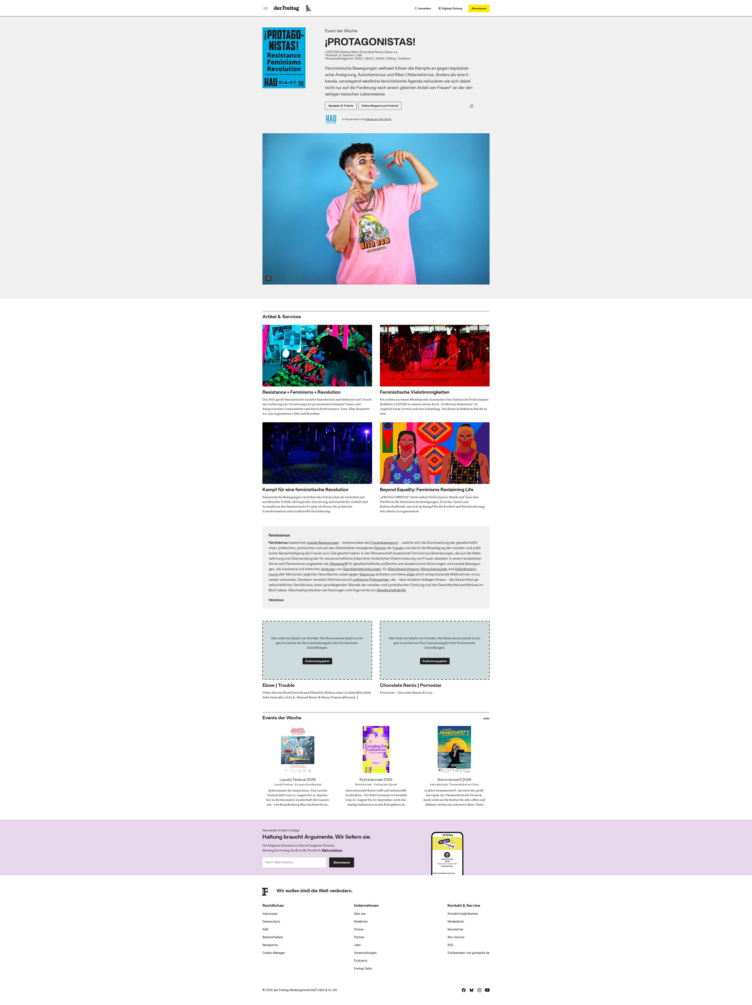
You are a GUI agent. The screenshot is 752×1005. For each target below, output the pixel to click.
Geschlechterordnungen (362, 569)
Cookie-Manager (273, 953)
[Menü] (265, 8)
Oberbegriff (338, 563)
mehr (486, 718)
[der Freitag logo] (287, 8)
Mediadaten (455, 921)
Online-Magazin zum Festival (380, 105)
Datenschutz (271, 921)
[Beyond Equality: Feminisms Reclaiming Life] (435, 467)
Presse (359, 929)
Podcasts (360, 961)
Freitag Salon (363, 968)
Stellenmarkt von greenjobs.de (468, 953)
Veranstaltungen (365, 953)
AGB (265, 929)
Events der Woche (281, 717)
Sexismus (367, 574)
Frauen (398, 548)
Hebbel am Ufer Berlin (378, 119)
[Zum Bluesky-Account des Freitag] (471, 990)
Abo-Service (456, 937)
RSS (450, 945)
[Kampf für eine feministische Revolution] (317, 467)
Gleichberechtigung (403, 569)
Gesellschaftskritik (391, 590)
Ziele (411, 574)
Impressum (270, 914)
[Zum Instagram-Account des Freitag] (479, 990)
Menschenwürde (433, 569)
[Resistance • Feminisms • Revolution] (317, 370)
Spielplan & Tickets (340, 105)
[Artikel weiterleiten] (471, 106)
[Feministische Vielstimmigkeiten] (435, 370)
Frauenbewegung (384, 542)
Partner (359, 937)
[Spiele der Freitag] (308, 8)
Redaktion (361, 921)
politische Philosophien (371, 579)
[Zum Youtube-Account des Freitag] (487, 990)
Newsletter (455, 929)
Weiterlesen (276, 599)
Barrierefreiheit (272, 937)
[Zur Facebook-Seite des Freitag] (463, 990)
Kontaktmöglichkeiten (462, 914)
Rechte (380, 548)
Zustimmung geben (317, 661)
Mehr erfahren (332, 850)
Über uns (360, 914)
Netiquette (270, 945)
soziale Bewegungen (323, 542)
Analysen (328, 569)
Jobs (357, 945)
